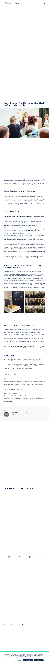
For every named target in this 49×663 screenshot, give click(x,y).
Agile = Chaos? (10, 355)
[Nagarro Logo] (11, 3)
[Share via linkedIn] (9, 557)
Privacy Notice (27, 656)
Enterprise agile (26, 412)
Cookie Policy (20, 656)
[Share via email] (40, 557)
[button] (44, 3)
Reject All (28, 660)
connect (13, 414)
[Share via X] (19, 557)
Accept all (38, 660)
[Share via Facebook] (30, 557)
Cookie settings (18, 660)
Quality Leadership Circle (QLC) (39, 179)
